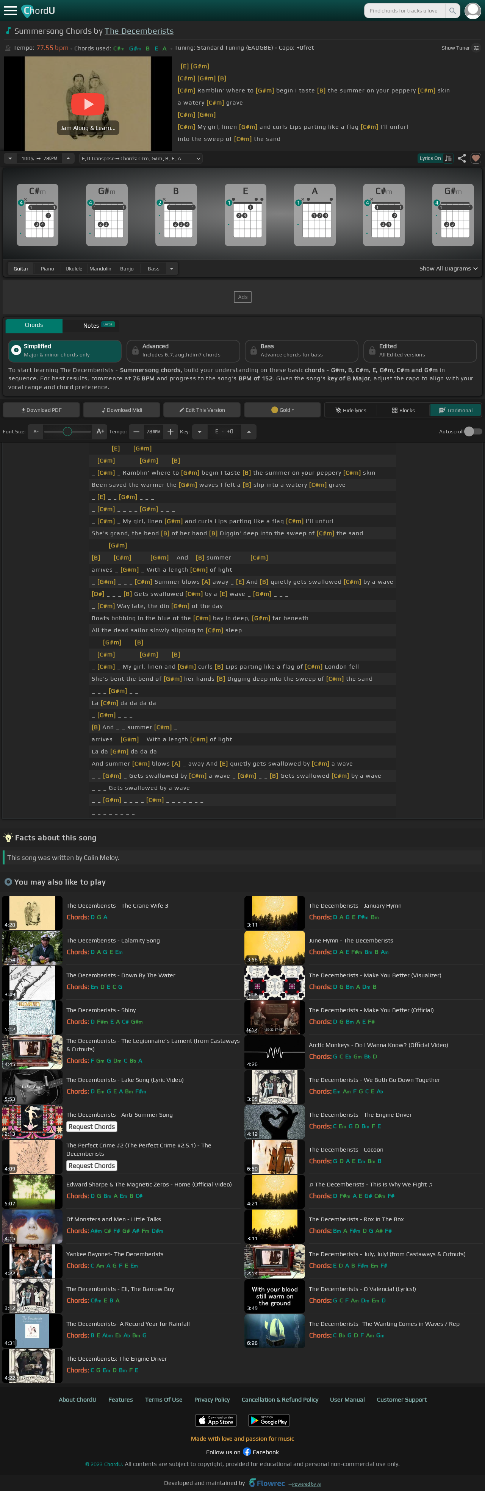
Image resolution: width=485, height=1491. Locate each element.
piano (47, 269)
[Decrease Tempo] (10, 158)
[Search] (452, 10)
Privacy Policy (212, 1399)
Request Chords (92, 1126)
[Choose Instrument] (171, 268)
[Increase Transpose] (249, 431)
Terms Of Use (164, 1399)
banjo (127, 269)
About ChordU (78, 1399)
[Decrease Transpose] (199, 431)
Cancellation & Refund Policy (280, 1399)
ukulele (74, 269)
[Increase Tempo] (68, 158)
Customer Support (402, 1399)
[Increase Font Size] (99, 431)
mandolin (100, 269)
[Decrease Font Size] (35, 431)
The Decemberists (139, 31)
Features (120, 1399)
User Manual (347, 1399)
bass (154, 269)
